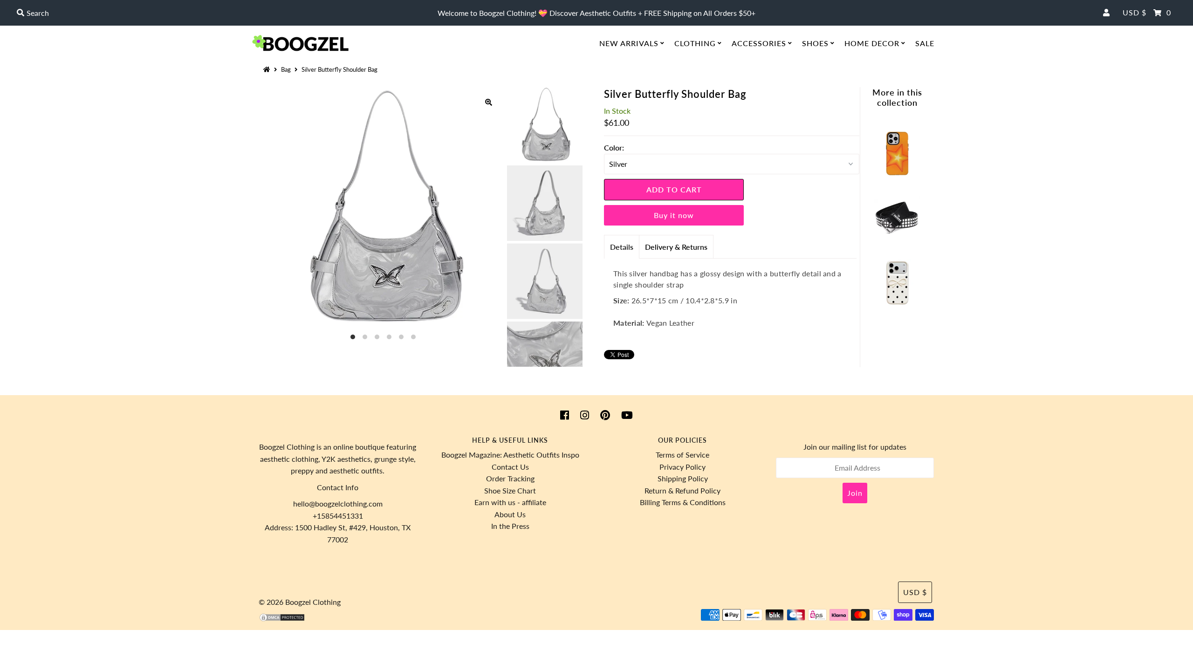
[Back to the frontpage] (268, 69)
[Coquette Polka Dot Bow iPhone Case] (897, 302)
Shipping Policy (683, 478)
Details (621, 246)
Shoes (815, 43)
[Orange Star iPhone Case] (897, 173)
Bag (286, 69)
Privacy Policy (682, 466)
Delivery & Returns (676, 246)
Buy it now (674, 215)
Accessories (759, 43)
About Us (510, 514)
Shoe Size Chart (510, 490)
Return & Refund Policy (682, 490)
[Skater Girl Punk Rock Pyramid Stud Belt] (897, 238)
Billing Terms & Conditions (683, 502)
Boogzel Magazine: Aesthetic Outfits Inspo (510, 454)
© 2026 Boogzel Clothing (300, 601)
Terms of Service (682, 454)
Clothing (695, 43)
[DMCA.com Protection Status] (282, 619)
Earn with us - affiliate (510, 502)
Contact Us (510, 466)
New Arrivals (628, 43)
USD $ (1134, 12)
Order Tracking (510, 478)
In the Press (510, 525)
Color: (614, 147)
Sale (924, 43)
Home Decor (871, 43)
